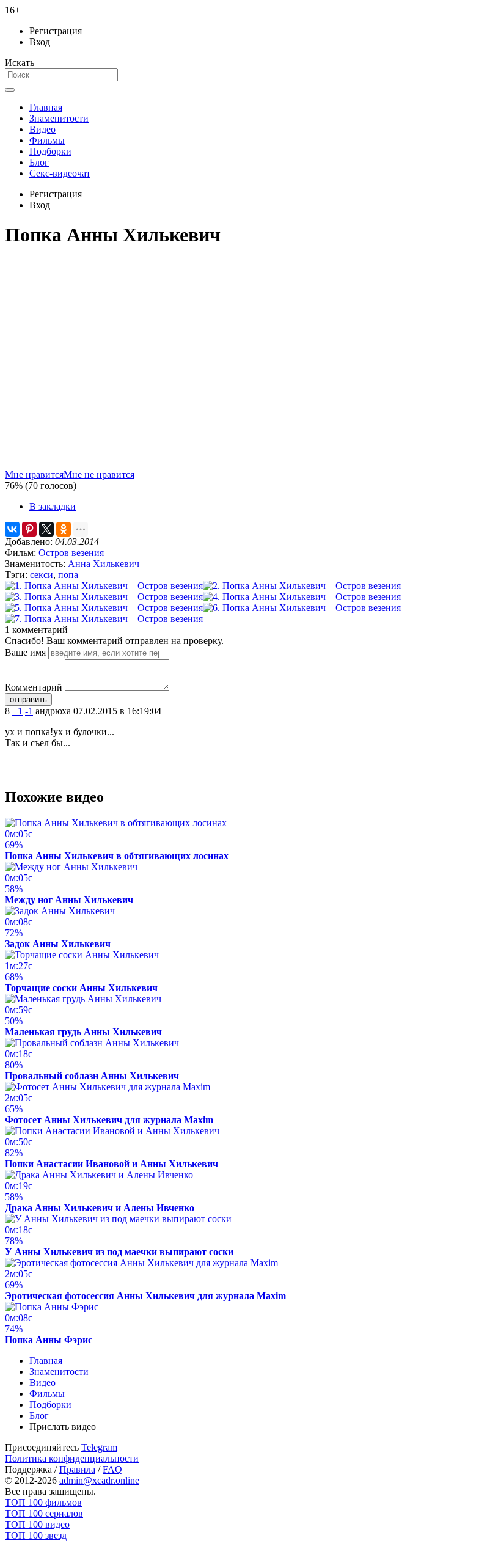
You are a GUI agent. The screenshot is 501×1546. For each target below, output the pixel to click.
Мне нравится (34, 474)
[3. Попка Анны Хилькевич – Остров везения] (104, 597)
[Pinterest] (29, 529)
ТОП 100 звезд (36, 1535)
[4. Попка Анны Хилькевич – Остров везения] (302, 597)
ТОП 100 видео (37, 1524)
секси (41, 575)
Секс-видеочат (59, 173)
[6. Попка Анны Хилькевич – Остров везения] (302, 608)
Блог (39, 162)
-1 (29, 711)
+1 (17, 711)
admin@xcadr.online (99, 1480)
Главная (45, 107)
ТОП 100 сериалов (44, 1513)
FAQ (112, 1469)
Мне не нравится (99, 474)
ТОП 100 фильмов (43, 1502)
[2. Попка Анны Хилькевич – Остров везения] (302, 586)
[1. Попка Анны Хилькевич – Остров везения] (104, 586)
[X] (46, 529)
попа (68, 575)
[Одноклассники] (63, 529)
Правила (77, 1469)
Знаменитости (59, 118)
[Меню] (10, 90)
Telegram (99, 1447)
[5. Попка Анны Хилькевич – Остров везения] (104, 608)
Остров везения (71, 553)
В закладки (52, 506)
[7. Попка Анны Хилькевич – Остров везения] (104, 619)
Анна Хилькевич (103, 564)
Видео (42, 129)
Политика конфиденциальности (72, 1458)
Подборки (50, 151)
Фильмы (47, 140)
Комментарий (33, 687)
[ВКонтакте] (12, 529)
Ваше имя (25, 652)
